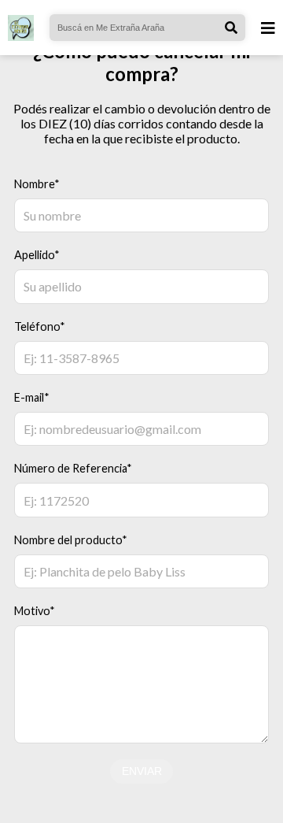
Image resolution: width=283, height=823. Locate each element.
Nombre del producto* (70, 540)
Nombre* (37, 184)
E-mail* (32, 397)
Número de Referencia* (73, 468)
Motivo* (34, 610)
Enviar (142, 771)
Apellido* (37, 254)
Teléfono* (39, 326)
